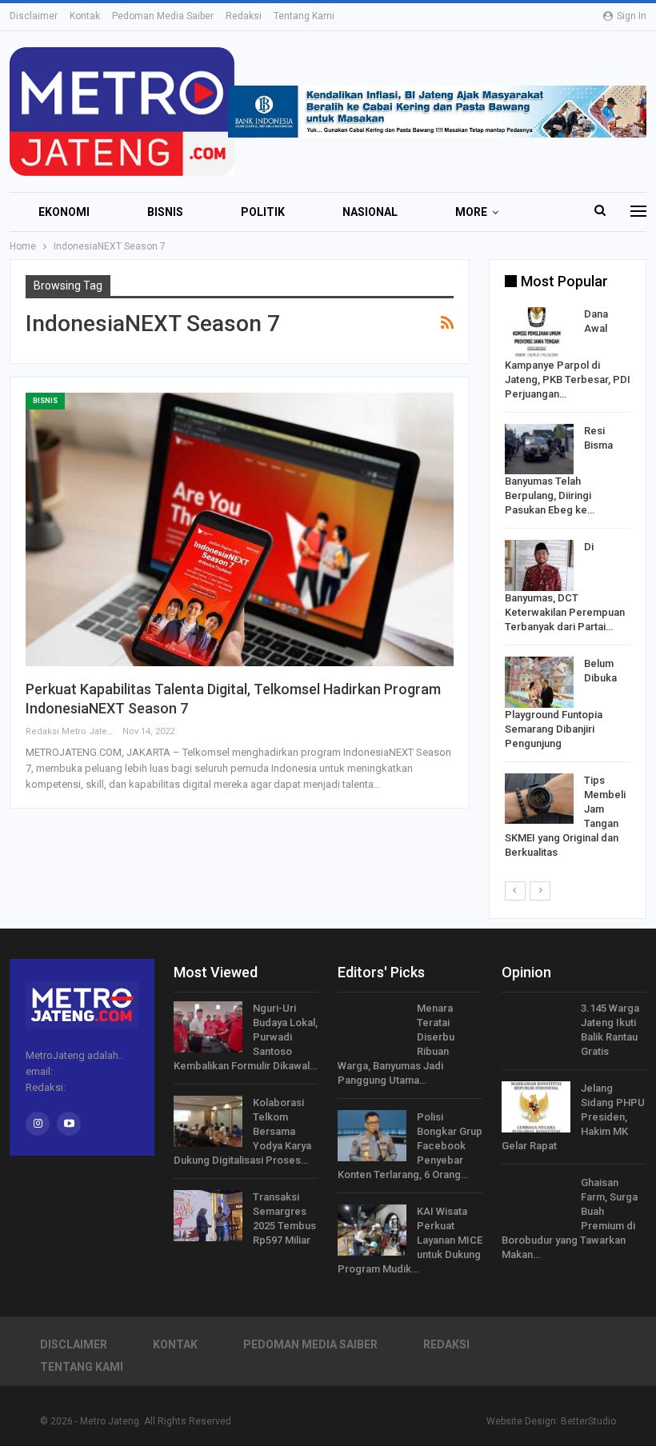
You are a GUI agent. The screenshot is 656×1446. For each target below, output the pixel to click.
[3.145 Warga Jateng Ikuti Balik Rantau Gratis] (536, 1027)
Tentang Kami (304, 16)
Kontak (85, 16)
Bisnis (165, 212)
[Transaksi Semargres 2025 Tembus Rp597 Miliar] (208, 1215)
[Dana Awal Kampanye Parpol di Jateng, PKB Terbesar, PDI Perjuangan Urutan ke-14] (539, 332)
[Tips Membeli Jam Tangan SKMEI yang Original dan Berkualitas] (539, 799)
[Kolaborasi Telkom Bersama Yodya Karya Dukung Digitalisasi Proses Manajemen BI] (208, 1121)
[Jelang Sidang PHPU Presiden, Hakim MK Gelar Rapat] (536, 1106)
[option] (567, 586)
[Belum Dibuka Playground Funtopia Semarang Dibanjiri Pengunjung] (539, 682)
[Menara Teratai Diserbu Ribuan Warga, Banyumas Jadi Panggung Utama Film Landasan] (372, 1027)
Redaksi (244, 16)
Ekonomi (64, 212)
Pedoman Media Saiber (163, 16)
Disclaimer (34, 16)
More (471, 212)
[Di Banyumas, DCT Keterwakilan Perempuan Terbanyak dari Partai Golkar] (539, 565)
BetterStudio (588, 1421)
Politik (263, 212)
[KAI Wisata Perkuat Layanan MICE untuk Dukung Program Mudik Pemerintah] (372, 1230)
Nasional (370, 212)
